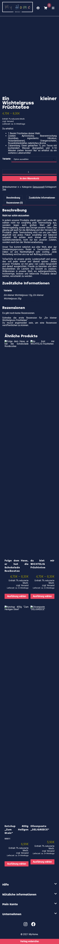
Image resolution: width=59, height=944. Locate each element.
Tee (4, 189)
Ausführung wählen (16, 596)
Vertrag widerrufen (29, 941)
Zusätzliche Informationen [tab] (42, 197)
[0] (45, 8)
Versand (10, 121)
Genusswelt (39, 187)
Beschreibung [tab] (13, 197)
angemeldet (21, 322)
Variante (6, 158)
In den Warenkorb (29, 178)
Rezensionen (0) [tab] (14, 202)
